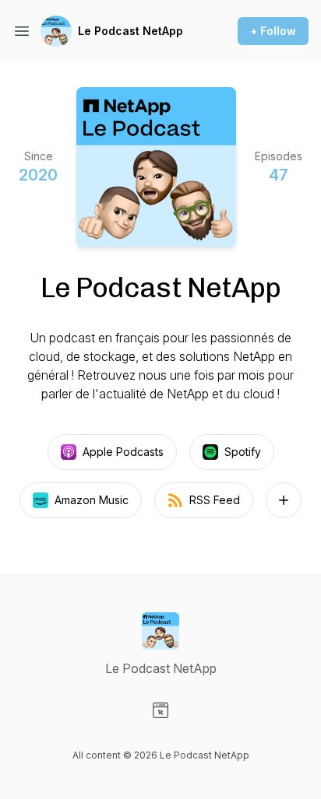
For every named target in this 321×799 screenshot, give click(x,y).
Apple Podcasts (123, 451)
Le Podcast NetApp (130, 30)
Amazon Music (92, 499)
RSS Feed (214, 499)
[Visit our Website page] (160, 710)
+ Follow (273, 30)
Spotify (242, 451)
